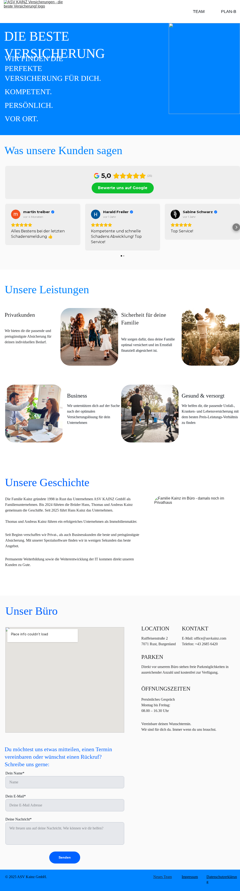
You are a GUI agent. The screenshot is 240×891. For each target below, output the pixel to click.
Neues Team (162, 877)
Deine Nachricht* (18, 819)
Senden (65, 857)
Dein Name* (14, 773)
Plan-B (228, 11)
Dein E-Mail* (15, 796)
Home (212, 11)
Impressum (190, 877)
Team (199, 11)
